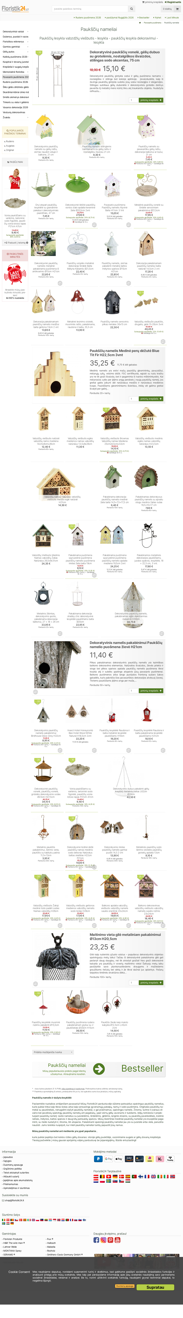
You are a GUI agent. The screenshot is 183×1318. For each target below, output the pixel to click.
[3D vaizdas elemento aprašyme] (94, 225)
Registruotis (174, 2)
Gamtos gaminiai (11, 46)
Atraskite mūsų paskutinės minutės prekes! (15, 293)
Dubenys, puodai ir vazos (15, 36)
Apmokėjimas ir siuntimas (16, 1188)
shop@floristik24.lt (14, 1200)
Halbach (51, 1243)
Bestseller (144, 17)
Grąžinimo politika (12, 1168)
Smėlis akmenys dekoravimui (16, 97)
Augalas (9, 145)
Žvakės (6, 117)
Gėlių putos (8, 51)
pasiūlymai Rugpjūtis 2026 (120, 17)
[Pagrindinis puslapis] (140, 22)
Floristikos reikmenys (13, 41)
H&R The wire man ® (14, 1243)
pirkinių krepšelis (154, 2)
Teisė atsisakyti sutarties (16, 1172)
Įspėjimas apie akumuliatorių (17, 1180)
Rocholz (51, 1250)
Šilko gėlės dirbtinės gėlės (16, 87)
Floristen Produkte (12, 1239)
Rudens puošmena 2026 (88, 17)
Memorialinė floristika (13, 72)
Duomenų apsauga (13, 1165)
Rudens (9, 141)
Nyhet (157, 17)
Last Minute (172, 17)
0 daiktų (167, 9)
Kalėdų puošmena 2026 (15, 56)
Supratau (155, 1287)
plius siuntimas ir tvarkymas (73, 1089)
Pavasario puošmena (152, 22)
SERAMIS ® (9, 1254)
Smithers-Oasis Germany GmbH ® (65, 1254)
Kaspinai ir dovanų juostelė (16, 62)
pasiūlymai (16, 162)
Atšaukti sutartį (11, 1176)
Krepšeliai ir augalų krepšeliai (16, 67)
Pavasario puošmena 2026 (16, 77)
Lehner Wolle (10, 1247)
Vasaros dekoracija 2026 (15, 107)
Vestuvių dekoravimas (14, 112)
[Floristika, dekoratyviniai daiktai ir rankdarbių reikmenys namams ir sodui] (18, 9)
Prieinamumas (10, 1184)
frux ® (50, 1239)
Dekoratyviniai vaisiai (13, 31)
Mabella (51, 1247)
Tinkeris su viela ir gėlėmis (16, 102)
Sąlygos (7, 1161)
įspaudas (8, 1157)
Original (9, 150)
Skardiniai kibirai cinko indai (16, 92)
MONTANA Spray (12, 1250)
